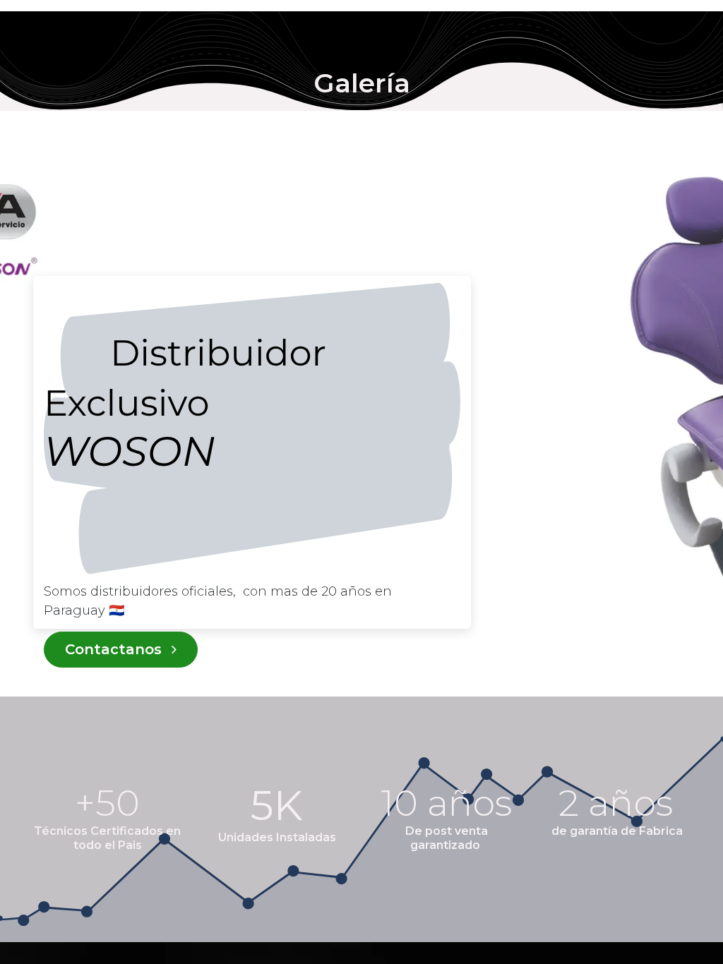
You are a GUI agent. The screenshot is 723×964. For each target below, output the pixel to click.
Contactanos (115, 649)
